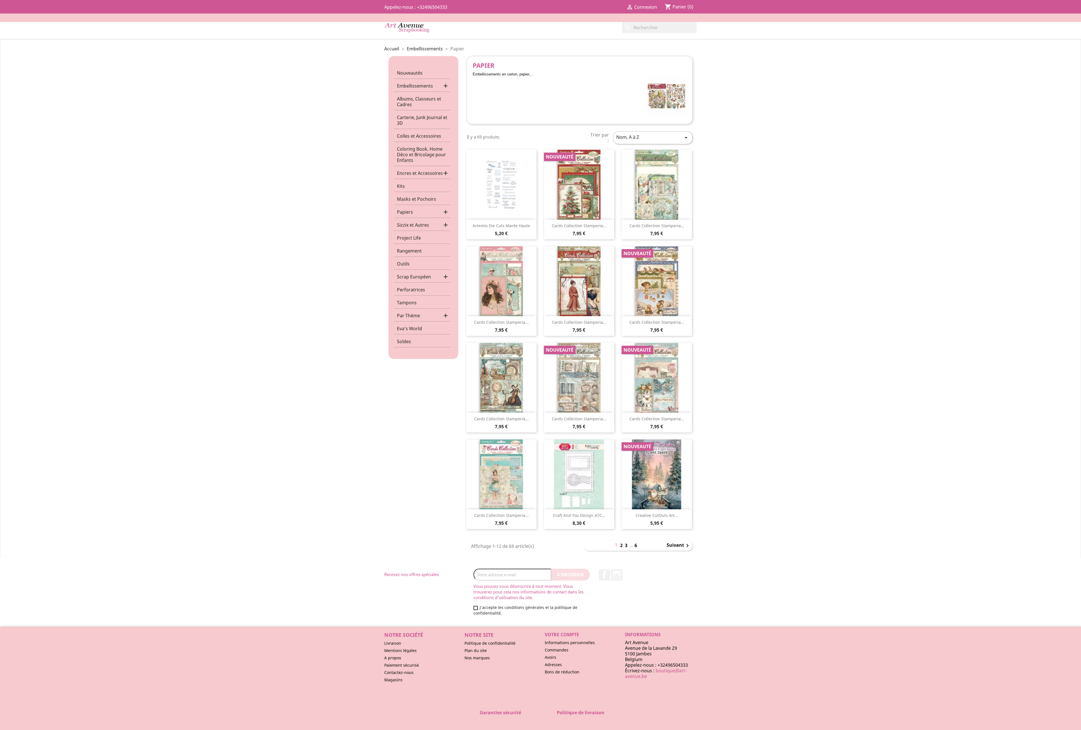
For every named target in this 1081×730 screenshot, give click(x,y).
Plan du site (475, 650)
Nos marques (477, 657)
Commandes (556, 650)
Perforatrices (411, 290)
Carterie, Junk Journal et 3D (422, 120)
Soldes (404, 341)
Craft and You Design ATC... (579, 515)
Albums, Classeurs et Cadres (419, 102)
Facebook (604, 575)
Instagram (616, 575)
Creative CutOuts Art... (657, 515)
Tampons (407, 303)
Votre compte (562, 634)
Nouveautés (410, 73)
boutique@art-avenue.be (656, 673)
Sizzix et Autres (413, 225)
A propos (392, 657)
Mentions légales (400, 650)
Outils (403, 264)
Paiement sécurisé (401, 665)
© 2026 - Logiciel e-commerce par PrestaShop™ (540, 722)
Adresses (553, 664)
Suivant (679, 545)
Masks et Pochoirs (416, 199)
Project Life (409, 238)
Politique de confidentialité (489, 643)
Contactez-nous (399, 672)
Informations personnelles (570, 642)
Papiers (405, 212)
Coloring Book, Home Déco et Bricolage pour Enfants (421, 154)
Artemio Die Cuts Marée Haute (501, 225)
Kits (401, 186)
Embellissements (415, 86)
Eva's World (409, 328)
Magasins (393, 679)
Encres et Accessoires (420, 173)
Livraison (392, 643)
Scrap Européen (414, 277)
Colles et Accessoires (419, 136)
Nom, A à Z (652, 137)
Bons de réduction (562, 672)
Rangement (409, 251)
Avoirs (550, 657)
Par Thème (408, 315)
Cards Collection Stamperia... (579, 225)
